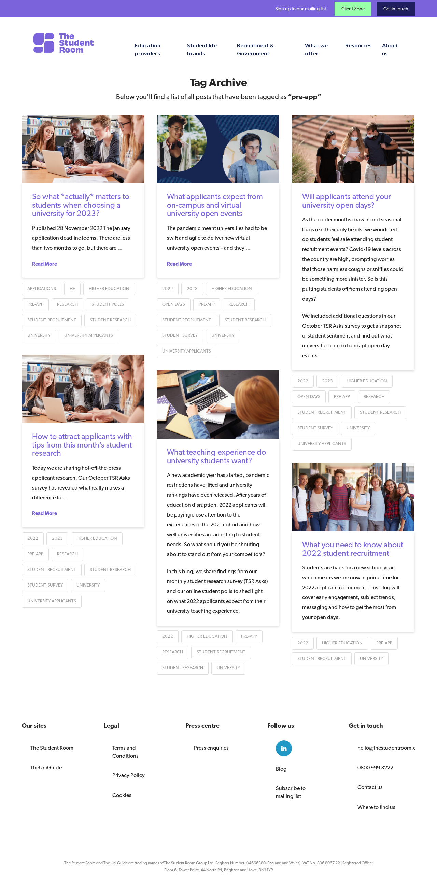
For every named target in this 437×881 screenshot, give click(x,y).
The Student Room (51, 748)
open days (173, 304)
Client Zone (353, 8)
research (67, 304)
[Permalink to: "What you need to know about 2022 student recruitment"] (353, 497)
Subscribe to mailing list (291, 792)
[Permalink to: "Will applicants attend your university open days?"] (353, 149)
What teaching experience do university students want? (216, 456)
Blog (281, 769)
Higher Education (109, 288)
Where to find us (376, 807)
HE (72, 288)
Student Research (110, 319)
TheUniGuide (46, 767)
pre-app (35, 304)
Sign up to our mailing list (300, 8)
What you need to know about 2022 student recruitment (352, 548)
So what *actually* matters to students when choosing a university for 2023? (80, 204)
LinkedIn (284, 748)
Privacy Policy (128, 775)
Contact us (370, 787)
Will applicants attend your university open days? (346, 200)
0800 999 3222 (375, 767)
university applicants (88, 335)
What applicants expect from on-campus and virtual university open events (215, 204)
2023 (192, 288)
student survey (180, 335)
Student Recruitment (51, 319)
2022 (167, 288)
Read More (44, 264)
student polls (107, 304)
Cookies (121, 795)
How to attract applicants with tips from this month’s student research (82, 444)
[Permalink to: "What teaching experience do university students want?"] (218, 404)
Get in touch (395, 8)
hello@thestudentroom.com (382, 748)
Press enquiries (211, 748)
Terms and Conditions (125, 752)
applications (41, 288)
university (39, 335)
